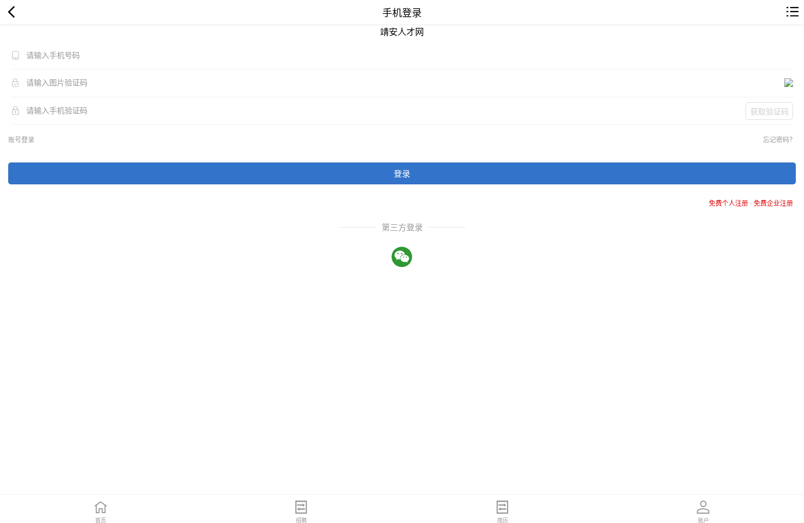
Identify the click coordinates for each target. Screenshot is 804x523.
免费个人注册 (728, 202)
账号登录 (21, 139)
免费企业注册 (773, 202)
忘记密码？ (779, 139)
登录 (402, 173)
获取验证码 (769, 111)
